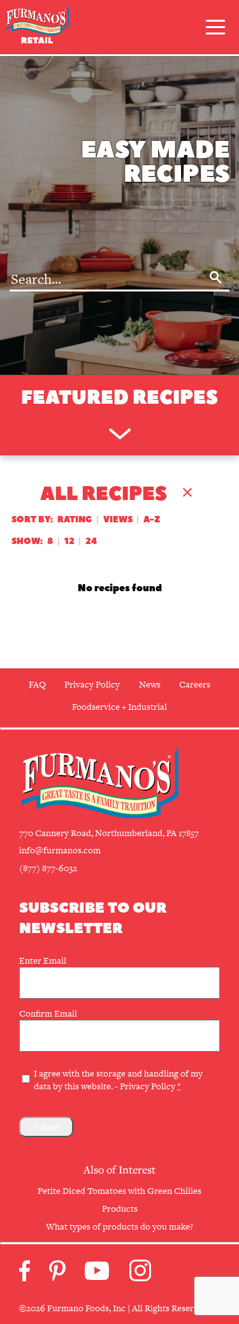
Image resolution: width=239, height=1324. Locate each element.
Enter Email (42, 960)
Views (118, 519)
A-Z (151, 519)
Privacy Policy (147, 1086)
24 (91, 541)
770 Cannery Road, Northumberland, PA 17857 (109, 833)
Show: (27, 541)
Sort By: (32, 519)
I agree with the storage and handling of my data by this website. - (118, 1079)
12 (69, 541)
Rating (74, 519)
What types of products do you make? (119, 1226)
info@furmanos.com (60, 850)
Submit (46, 1127)
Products (120, 1208)
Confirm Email (48, 1013)
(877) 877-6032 (48, 868)
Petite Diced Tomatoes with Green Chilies (119, 1190)
